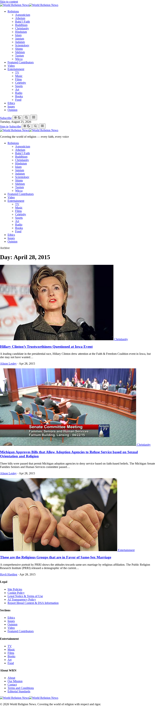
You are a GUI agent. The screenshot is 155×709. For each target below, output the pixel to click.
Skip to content (9, 1)
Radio (18, 92)
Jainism (19, 38)
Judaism (20, 42)
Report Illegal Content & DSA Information (33, 603)
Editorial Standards (19, 691)
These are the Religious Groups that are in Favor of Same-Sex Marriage (55, 557)
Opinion (12, 109)
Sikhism (20, 52)
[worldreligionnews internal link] (29, 5)
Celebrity (20, 82)
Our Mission (15, 681)
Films (18, 79)
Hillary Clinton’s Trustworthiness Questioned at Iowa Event (46, 347)
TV (17, 72)
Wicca (18, 59)
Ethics (11, 103)
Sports (19, 86)
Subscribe (6, 118)
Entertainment (16, 69)
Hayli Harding (8, 574)
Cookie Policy (16, 592)
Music (18, 76)
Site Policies (15, 589)
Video (11, 65)
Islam (18, 35)
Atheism (20, 18)
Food (18, 99)
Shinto (19, 48)
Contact (12, 684)
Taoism (19, 55)
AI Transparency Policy (22, 599)
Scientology (22, 45)
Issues (11, 106)
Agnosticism (22, 14)
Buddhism (21, 25)
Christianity (22, 28)
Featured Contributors (21, 62)
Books (19, 96)
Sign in (4, 126)
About (11, 677)
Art (17, 89)
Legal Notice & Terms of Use (25, 596)
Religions (13, 11)
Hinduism (21, 31)
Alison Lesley (8, 363)
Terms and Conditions (21, 688)
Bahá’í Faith (22, 21)
